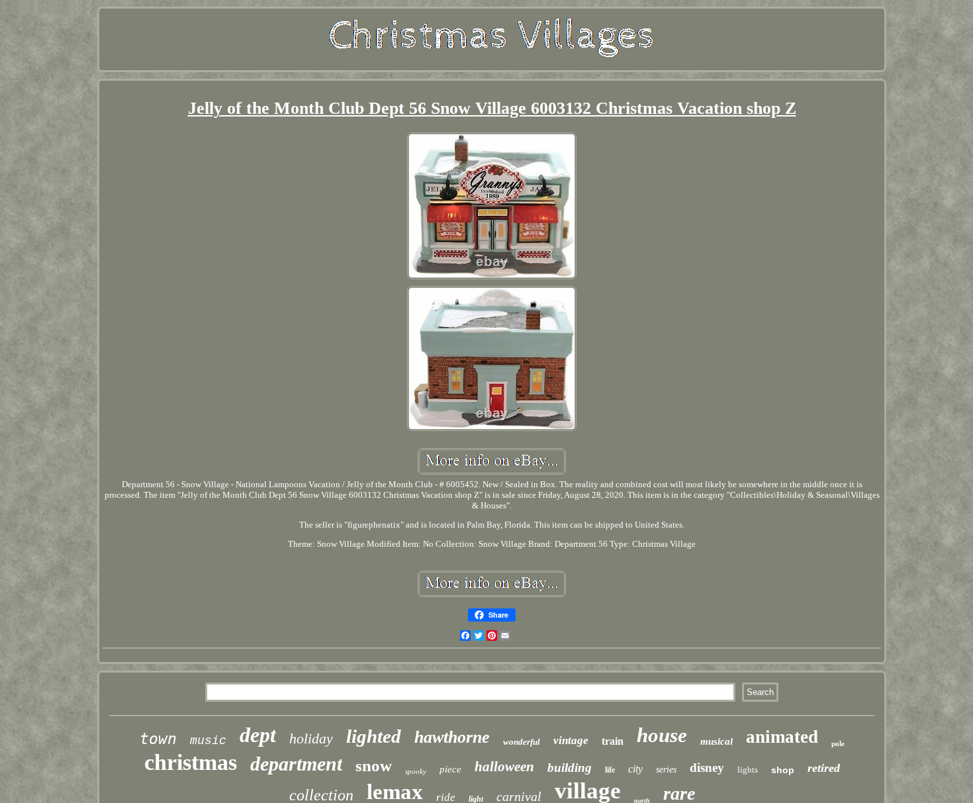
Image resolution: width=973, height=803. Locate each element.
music (208, 740)
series (666, 770)
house (662, 735)
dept (258, 735)
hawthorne (452, 737)
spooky (415, 771)
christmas (190, 762)
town (158, 738)
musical (716, 741)
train (613, 741)
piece (450, 769)
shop (782, 770)
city (635, 769)
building (569, 768)
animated (782, 737)
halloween (504, 767)
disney (707, 768)
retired (824, 768)
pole (838, 743)
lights (747, 770)
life (610, 770)
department (296, 764)
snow (373, 766)
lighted (373, 736)
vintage (570, 740)
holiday (311, 738)
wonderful (521, 742)
